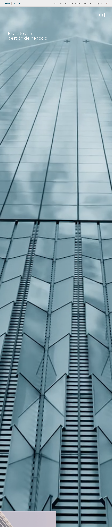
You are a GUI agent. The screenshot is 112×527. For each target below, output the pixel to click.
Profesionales (75, 3)
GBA (55, 3)
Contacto (87, 3)
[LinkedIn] (106, 3)
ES (98, 3)
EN (101, 3)
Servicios (63, 3)
